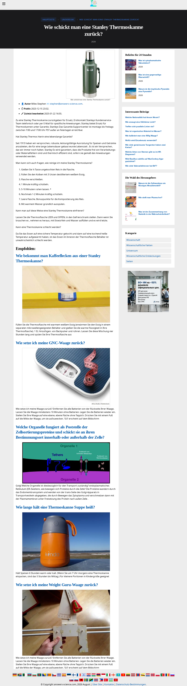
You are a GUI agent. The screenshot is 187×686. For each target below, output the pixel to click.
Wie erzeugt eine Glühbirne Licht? (140, 122)
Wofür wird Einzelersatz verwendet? (141, 140)
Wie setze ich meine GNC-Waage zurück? (50, 343)
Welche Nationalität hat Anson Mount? (142, 117)
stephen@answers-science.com (66, 103)
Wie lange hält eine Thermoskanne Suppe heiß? (55, 507)
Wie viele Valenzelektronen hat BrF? (141, 166)
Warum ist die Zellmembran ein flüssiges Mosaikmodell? (152, 184)
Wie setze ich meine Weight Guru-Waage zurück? (57, 584)
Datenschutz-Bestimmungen (131, 684)
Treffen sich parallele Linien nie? (139, 126)
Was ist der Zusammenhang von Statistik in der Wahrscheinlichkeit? (154, 213)
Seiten (129, 261)
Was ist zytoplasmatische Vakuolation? (149, 61)
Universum (132, 250)
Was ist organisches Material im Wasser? (143, 131)
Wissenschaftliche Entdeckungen (143, 255)
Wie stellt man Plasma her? (150, 197)
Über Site (97, 684)
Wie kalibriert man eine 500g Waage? (141, 136)
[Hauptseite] (93, 3)
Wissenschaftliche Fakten (139, 245)
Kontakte (109, 684)
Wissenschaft (133, 239)
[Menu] (3, 3)
